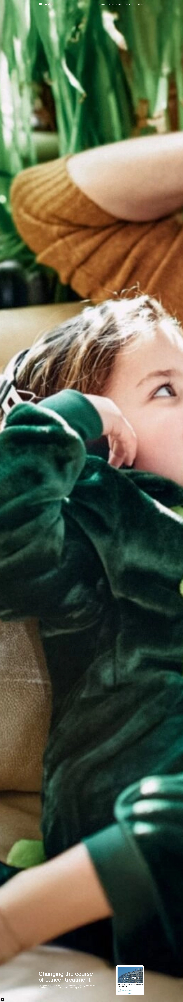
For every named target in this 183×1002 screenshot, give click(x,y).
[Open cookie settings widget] (2, 999)
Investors (127, 4)
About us (111, 4)
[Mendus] (46, 4)
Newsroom (119, 4)
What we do (102, 4)
